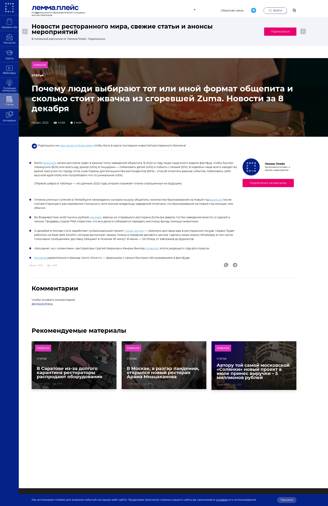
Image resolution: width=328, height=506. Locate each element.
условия (222, 499)
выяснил (49, 163)
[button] (25, 31)
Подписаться (280, 31)
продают (95, 217)
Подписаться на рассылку (268, 183)
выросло (216, 199)
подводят (152, 248)
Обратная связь (232, 10)
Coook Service (134, 231)
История (40, 258)
